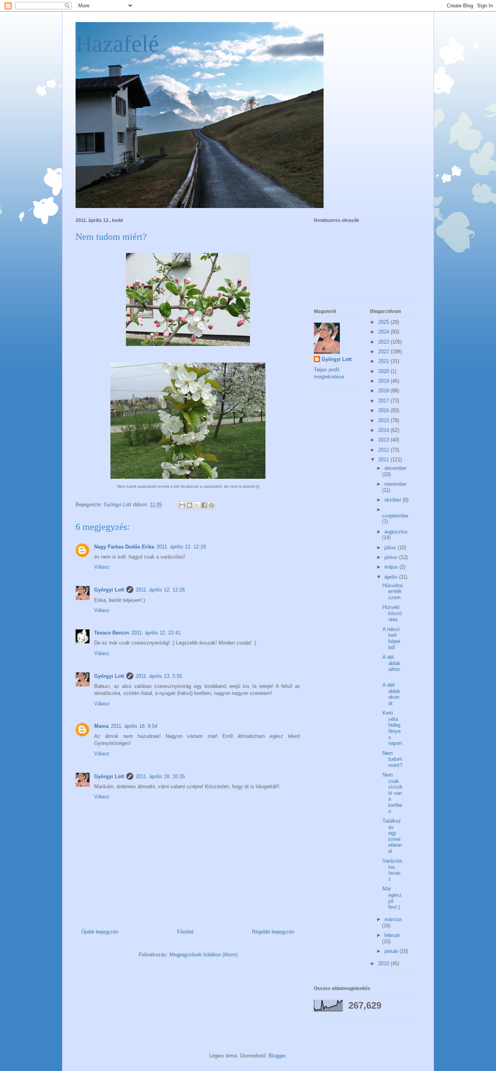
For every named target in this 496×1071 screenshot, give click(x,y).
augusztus (396, 532)
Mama (101, 726)
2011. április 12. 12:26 (160, 590)
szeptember (395, 516)
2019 (384, 381)
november (395, 484)
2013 (384, 440)
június (391, 557)
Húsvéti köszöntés (392, 613)
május (392, 567)
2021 (384, 361)
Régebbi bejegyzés (273, 932)
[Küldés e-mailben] (182, 505)
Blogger (277, 1056)
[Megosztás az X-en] (197, 505)
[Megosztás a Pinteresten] (211, 505)
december (395, 468)
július (391, 547)
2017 (384, 401)
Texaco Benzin (111, 633)
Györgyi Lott (109, 590)
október (393, 500)
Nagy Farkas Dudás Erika (124, 547)
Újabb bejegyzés (100, 932)
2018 (384, 391)
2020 (384, 371)
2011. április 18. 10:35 (160, 776)
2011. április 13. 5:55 (159, 676)
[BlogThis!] (189, 505)
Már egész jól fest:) (392, 898)
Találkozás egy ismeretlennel (392, 836)
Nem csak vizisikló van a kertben (392, 793)
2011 (384, 459)
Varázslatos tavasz (392, 870)
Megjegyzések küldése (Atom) (203, 955)
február (392, 935)
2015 (384, 420)
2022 (384, 351)
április (391, 577)
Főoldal (185, 932)
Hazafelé (117, 44)
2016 (384, 410)
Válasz (102, 567)
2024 (384, 332)
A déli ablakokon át (391, 694)
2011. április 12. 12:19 (181, 547)
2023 (384, 342)
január (392, 951)
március (393, 919)
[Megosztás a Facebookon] (204, 505)
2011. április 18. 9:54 (134, 726)
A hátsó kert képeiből (391, 638)
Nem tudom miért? (392, 759)
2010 (384, 963)
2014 (384, 430)
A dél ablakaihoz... (392, 666)
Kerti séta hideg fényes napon (392, 728)
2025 (384, 322)
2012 (384, 450)
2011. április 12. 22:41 (156, 633)
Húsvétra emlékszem (392, 591)
